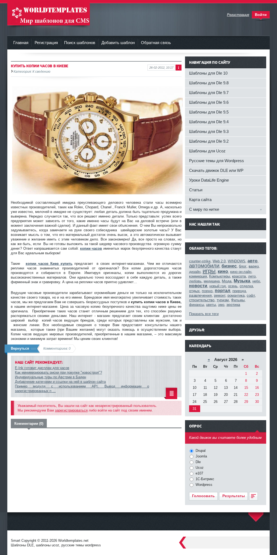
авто (253, 261)
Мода (227, 281)
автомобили (204, 266)
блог (242, 266)
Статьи (195, 190)
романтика (236, 295)
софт (251, 295)
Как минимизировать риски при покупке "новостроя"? (58, 372)
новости (198, 285)
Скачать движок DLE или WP (216, 170)
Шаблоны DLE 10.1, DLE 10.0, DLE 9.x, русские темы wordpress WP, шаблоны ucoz (48, 13)
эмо (221, 305)
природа (239, 291)
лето (252, 276)
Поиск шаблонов (79, 42)
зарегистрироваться (71, 410)
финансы (196, 305)
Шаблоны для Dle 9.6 (209, 102)
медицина (212, 281)
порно (207, 291)
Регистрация (46, 42)
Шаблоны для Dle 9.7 (209, 92)
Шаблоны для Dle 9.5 (209, 112)
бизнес (229, 266)
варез (254, 266)
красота (239, 276)
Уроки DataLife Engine (209, 180)
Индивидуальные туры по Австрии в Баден (50, 377)
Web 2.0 (219, 261)
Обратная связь (156, 42)
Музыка (242, 281)
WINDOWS (236, 261)
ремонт (219, 295)
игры (209, 271)
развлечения (200, 295)
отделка (246, 286)
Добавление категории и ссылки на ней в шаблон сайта (60, 382)
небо (256, 281)
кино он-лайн (240, 272)
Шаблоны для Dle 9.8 (209, 83)
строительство (202, 300)
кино (223, 271)
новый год (217, 286)
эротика (233, 304)
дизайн (194, 272)
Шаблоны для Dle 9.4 (209, 121)
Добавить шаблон (118, 42)
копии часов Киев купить (49, 264)
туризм (223, 300)
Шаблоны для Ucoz (207, 151)
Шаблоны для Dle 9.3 (209, 131)
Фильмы (238, 300)
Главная (20, 42)
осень (233, 286)
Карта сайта (200, 199)
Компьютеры (219, 276)
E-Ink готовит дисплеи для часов (42, 368)
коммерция (198, 276)
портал (222, 290)
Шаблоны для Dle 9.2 (209, 141)
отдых (194, 291)
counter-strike (199, 261)
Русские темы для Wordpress (216, 160)
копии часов (91, 248)
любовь (195, 281)
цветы (211, 305)
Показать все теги (204, 314)
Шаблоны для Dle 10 (208, 73)
